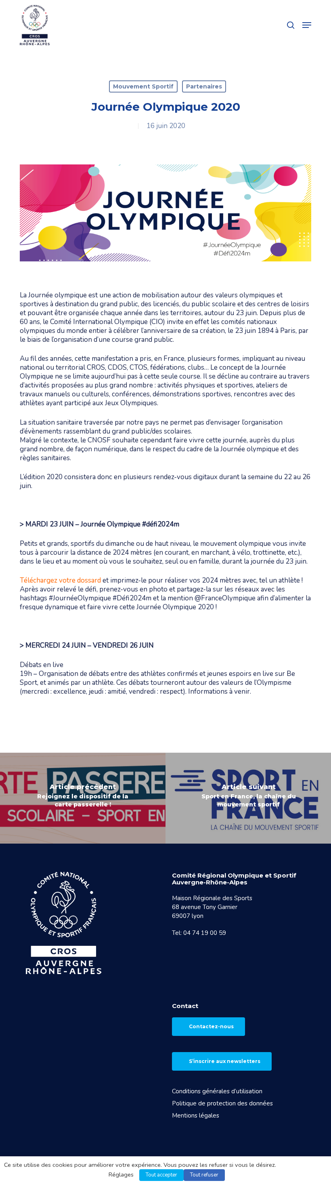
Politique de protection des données (222, 1103)
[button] (306, 25)
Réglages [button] (121, 1174)
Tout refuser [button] (204, 1175)
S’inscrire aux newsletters (224, 1061)
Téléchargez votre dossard (60, 580)
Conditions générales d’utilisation (217, 1091)
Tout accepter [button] (161, 1175)
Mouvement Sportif (143, 86)
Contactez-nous (211, 1026)
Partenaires (204, 86)
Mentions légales (195, 1115)
